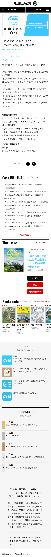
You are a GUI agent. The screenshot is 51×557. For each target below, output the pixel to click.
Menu (38, 10)
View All (43, 301)
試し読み (35, 278)
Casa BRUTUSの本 (35, 27)
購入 (35, 285)
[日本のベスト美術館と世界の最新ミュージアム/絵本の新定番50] (14, 260)
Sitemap (5, 554)
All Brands (13, 10)
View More (24, 235)
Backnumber (41, 243)
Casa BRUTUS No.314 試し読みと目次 (26, 223)
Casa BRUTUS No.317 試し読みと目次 (26, 191)
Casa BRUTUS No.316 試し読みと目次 (26, 202)
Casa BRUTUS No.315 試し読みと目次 (26, 212)
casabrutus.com (35, 23)
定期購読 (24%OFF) (36, 292)
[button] (46, 318)
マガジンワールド (25, 3)
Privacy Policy (20, 554)
